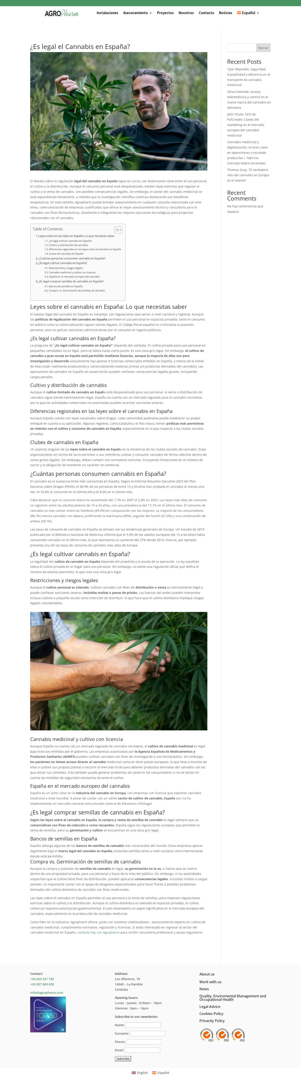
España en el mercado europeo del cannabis (74, 276)
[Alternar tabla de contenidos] (116, 230)
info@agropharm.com (46, 992)
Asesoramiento (135, 12)
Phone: (120, 1042)
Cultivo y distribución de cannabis (68, 245)
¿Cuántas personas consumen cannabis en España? (72, 258)
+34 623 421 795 (42, 979)
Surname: (122, 1033)
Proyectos (165, 12)
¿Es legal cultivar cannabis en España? (70, 240)
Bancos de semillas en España (66, 286)
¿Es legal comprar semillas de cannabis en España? (71, 281)
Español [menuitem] (163, 1073)
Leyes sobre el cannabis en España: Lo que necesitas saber (76, 236)
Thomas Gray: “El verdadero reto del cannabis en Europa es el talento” (248, 175)
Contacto (206, 12)
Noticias (225, 12)
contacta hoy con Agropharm (98, 932)
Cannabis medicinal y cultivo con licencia (72, 272)
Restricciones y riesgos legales (66, 268)
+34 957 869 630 (42, 984)
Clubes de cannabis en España (66, 253)
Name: (119, 1025)
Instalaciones (107, 12)
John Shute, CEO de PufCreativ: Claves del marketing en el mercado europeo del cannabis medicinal (245, 124)
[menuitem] (248, 12)
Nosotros (186, 12)
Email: (119, 1050)
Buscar (263, 48)
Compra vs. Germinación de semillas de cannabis (77, 290)
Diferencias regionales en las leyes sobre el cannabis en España (85, 249)
